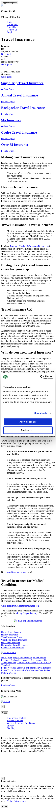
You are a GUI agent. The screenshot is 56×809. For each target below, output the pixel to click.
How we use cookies (16, 718)
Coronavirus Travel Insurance (14, 645)
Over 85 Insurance (15, 145)
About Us (11, 27)
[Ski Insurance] (8, 652)
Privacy (10, 725)
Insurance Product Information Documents (29, 246)
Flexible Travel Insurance (12, 647)
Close (4, 713)
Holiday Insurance (9, 634)
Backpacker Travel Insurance (23, 108)
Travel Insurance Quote (11, 637)
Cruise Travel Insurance (19, 132)
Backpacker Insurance (20, 660)
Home (9, 22)
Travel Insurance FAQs (18, 670)
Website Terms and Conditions (21, 723)
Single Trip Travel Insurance (22, 83)
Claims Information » (16, 801)
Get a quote (6, 54)
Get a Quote (12, 24)
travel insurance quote (16, 572)
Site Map (11, 728)
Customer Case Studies (39, 670)
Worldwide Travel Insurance (14, 640)
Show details (40, 413)
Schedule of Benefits (26, 668)
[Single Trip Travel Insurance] (28, 621)
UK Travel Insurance (10, 642)
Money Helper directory (26, 613)
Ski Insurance (11, 120)
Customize (26, 430)
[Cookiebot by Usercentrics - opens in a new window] (40, 377)
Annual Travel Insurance (19, 95)
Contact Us (12, 29)
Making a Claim (8, 673)
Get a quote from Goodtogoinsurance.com (20, 606)
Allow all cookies (28, 422)
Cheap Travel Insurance (12, 632)
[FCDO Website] (5, 701)
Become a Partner (15, 720)
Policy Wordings (8, 668)
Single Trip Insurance (22, 657)
